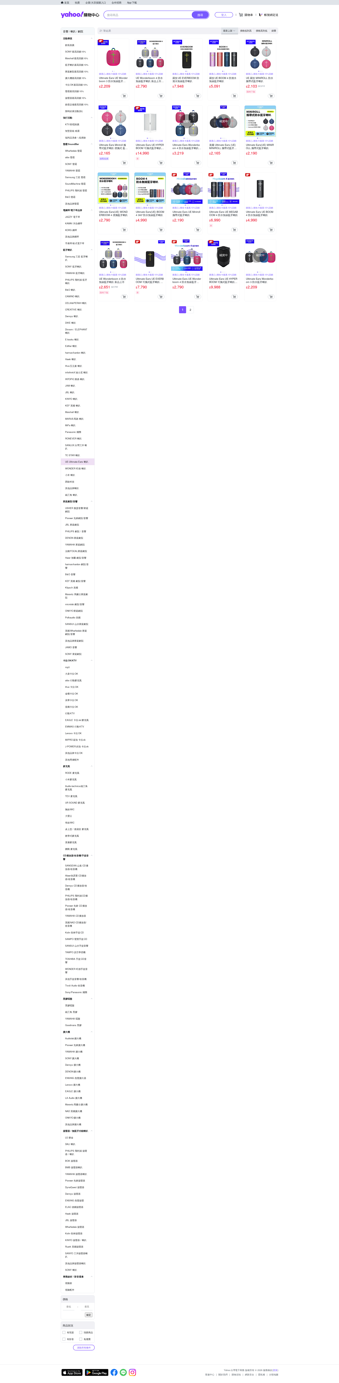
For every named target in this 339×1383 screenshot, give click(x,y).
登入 (224, 15)
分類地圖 (273, 1374)
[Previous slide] (100, 54)
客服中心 (209, 1374)
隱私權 (261, 1374)
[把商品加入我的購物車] (124, 96)
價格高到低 (261, 30)
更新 (275, 1370)
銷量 (274, 30)
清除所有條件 (84, 1347)
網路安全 (249, 1374)
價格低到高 (246, 30)
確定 (88, 1314)
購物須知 (236, 1374)
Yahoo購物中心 (80, 15)
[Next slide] (126, 54)
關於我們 (223, 1374)
